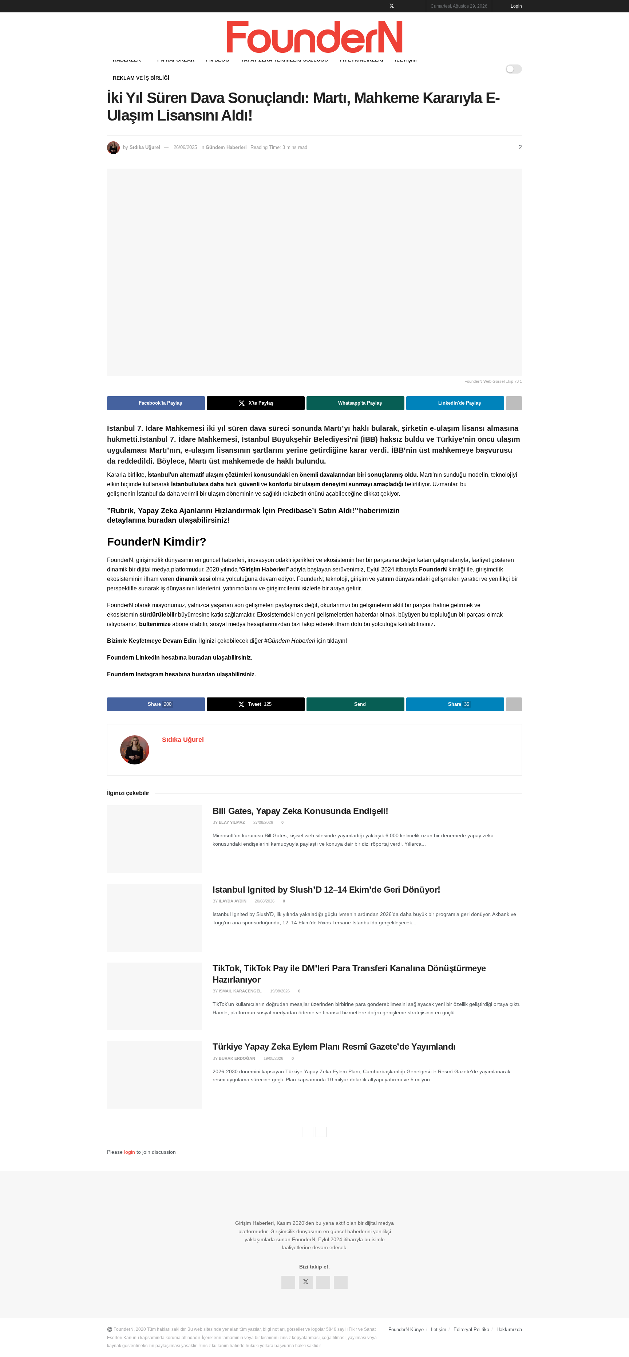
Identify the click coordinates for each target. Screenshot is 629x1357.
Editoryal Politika (471, 1329)
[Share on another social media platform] (514, 403)
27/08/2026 (262, 822)
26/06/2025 (185, 147)
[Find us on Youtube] (420, 6)
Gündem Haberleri (226, 147)
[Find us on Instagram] (410, 6)
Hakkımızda (509, 1329)
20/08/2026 (264, 901)
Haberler (127, 60)
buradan (163, 520)
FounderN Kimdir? (156, 541)
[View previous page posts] (307, 1132)
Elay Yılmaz (232, 822)
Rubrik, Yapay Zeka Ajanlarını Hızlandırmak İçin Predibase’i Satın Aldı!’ (234, 511)
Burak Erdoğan (237, 1058)
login (129, 1152)
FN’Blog (217, 60)
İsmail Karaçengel (240, 991)
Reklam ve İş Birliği (141, 78)
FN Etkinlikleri (361, 60)
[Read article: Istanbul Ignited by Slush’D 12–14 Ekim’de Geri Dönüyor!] (154, 918)
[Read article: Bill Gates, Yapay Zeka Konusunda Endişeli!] (154, 839)
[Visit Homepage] (314, 36)
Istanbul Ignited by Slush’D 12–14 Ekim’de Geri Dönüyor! (326, 889)
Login (516, 6)
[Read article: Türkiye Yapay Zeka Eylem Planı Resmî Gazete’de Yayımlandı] (154, 1075)
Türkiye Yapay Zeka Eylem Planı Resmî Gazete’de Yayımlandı (334, 1046)
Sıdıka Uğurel (145, 147)
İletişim (406, 60)
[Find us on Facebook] (382, 6)
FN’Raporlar (175, 60)
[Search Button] (492, 69)
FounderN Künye (406, 1329)
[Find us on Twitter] (391, 6)
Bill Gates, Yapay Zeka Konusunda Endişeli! (300, 811)
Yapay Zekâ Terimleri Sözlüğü (284, 60)
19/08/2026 (279, 991)
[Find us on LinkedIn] (401, 6)
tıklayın (336, 641)
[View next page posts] (321, 1132)
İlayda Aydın (232, 901)
